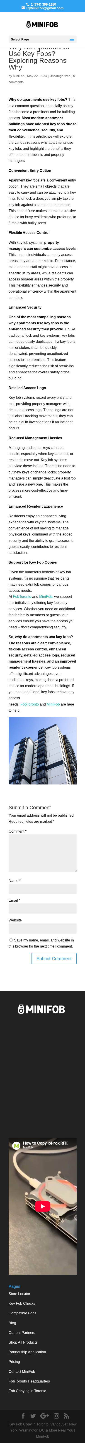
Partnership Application (27, 1352)
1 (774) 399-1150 (43, 4)
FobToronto (22, 596)
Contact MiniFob (22, 1372)
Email (14, 900)
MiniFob (18, 76)
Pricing (14, 1362)
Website (15, 920)
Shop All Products (23, 1342)
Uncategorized (60, 76)
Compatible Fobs (22, 1313)
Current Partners (22, 1333)
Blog (12, 1323)
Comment (18, 831)
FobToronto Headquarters (29, 1381)
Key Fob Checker (23, 1303)
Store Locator (19, 1294)
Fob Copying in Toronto (27, 1391)
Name (15, 881)
